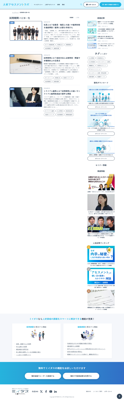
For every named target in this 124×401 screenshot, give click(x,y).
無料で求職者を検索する (112, 4)
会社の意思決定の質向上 (74, 352)
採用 (58, 4)
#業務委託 (68, 44)
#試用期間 (48, 48)
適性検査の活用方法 (22, 349)
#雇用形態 (56, 48)
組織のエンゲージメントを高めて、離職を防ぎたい (83, 354)
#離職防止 (91, 65)
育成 (63, 4)
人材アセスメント (50, 4)
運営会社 (88, 391)
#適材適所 (56, 81)
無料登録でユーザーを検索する (42, 376)
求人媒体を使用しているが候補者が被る (28, 352)
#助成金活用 (69, 111)
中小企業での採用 (21, 347)
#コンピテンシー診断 (104, 62)
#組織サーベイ (101, 77)
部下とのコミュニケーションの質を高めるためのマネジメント (86, 349)
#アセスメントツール (94, 69)
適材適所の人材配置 (73, 346)
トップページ (15, 12)
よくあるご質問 (97, 391)
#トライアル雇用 (49, 111)
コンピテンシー (38, 4)
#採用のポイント (101, 65)
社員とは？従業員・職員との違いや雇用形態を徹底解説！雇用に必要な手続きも (62, 26)
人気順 (77, 17)
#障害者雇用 (69, 114)
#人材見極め (92, 62)
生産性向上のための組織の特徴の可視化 (79, 343)
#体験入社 (60, 44)
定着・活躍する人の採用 (23, 344)
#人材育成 (60, 111)
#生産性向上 (100, 58)
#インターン (48, 78)
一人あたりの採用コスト (23, 355)
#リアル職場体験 (49, 44)
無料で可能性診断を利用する (81, 376)
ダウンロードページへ (101, 107)
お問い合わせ (92, 4)
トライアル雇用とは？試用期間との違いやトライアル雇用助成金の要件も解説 (62, 92)
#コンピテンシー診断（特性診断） (98, 73)
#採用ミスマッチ (67, 78)
